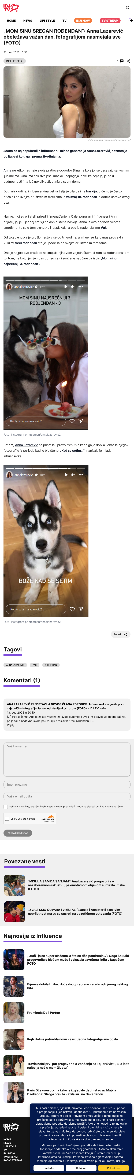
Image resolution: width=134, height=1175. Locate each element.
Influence (13, 60)
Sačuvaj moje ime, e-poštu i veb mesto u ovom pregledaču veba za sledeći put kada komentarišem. (66, 806)
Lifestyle (47, 20)
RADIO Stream (12, 1160)
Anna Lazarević (26, 445)
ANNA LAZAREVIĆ (15, 665)
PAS (35, 665)
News (27, 20)
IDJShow (9, 1153)
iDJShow (83, 20)
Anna (7, 170)
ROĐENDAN (51, 665)
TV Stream (110, 20)
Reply (10, 725)
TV (64, 20)
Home (11, 20)
